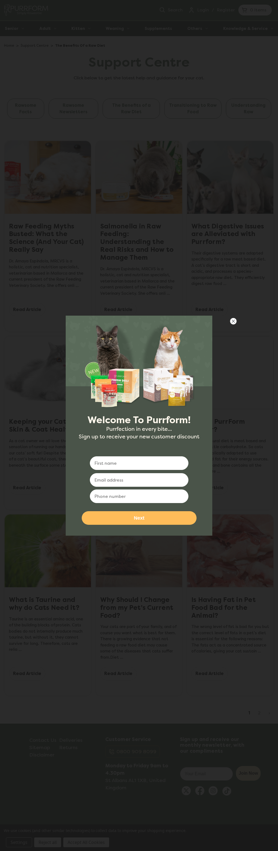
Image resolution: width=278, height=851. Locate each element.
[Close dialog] (233, 321)
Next (139, 518)
